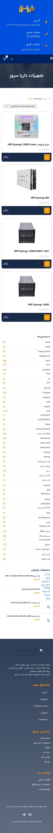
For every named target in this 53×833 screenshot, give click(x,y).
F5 (49, 379)
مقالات (47, 747)
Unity (48, 373)
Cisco (47, 361)
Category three (44, 351)
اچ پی (48, 522)
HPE (48, 411)
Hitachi (47, 407)
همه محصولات (40, 706)
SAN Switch (45, 447)
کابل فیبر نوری (44, 475)
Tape (48, 513)
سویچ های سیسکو (43, 549)
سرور (48, 471)
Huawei (47, 485)
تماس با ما (45, 757)
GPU (48, 402)
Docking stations (43, 429)
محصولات (42, 719)
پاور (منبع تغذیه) (44, 461)
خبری (44, 692)
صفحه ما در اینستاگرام (41, 784)
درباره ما (46, 752)
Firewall (47, 388)
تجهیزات (43, 699)
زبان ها (47, 761)
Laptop (47, 499)
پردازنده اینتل (45, 466)
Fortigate (46, 393)
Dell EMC (46, 370)
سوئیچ (47, 544)
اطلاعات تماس (44, 779)
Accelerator (45, 415)
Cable (47, 424)
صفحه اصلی (45, 738)
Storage (47, 452)
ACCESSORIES (44, 419)
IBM (48, 490)
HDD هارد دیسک (43, 433)
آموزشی (44, 713)
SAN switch (45, 443)
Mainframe (45, 494)
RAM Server (45, 438)
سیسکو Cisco (44, 536)
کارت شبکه (46, 480)
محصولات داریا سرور (41, 743)
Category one (44, 526)
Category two (44, 356)
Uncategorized (44, 517)
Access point (44, 540)
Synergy (46, 457)
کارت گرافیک (45, 559)
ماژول (48, 364)
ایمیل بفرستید (44, 789)
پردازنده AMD (45, 531)
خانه (45, 99)
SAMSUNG (45, 504)
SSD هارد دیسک (44, 507)
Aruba (47, 342)
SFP (48, 383)
